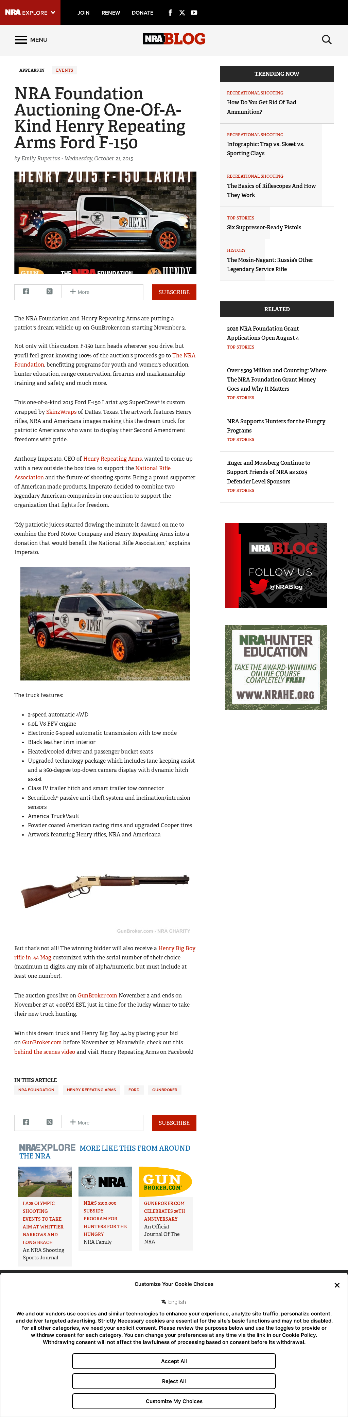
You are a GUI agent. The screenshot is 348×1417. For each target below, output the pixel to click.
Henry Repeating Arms (112, 458)
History (236, 250)
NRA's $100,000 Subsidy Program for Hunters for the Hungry (105, 1218)
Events (64, 70)
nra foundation (36, 1089)
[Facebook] (170, 4)
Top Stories (240, 218)
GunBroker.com (97, 995)
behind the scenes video (44, 1052)
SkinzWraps (61, 411)
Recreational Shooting (255, 93)
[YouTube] (194, 4)
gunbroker (164, 1089)
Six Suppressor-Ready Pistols (264, 227)
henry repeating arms (91, 1089)
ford (134, 1089)
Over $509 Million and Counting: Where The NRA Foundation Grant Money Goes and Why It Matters (277, 379)
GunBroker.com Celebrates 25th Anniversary (164, 1211)
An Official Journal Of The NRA (162, 1234)
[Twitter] (182, 4)
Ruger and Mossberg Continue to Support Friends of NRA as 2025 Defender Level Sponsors (268, 472)
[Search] (327, 40)
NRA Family (98, 1242)
